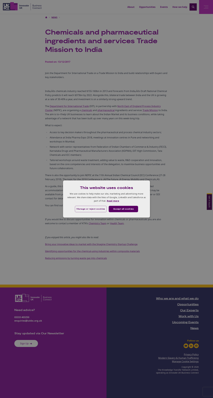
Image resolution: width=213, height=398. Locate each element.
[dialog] (106, 199)
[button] (91, 209)
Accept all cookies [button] (123, 209)
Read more (113, 200)
